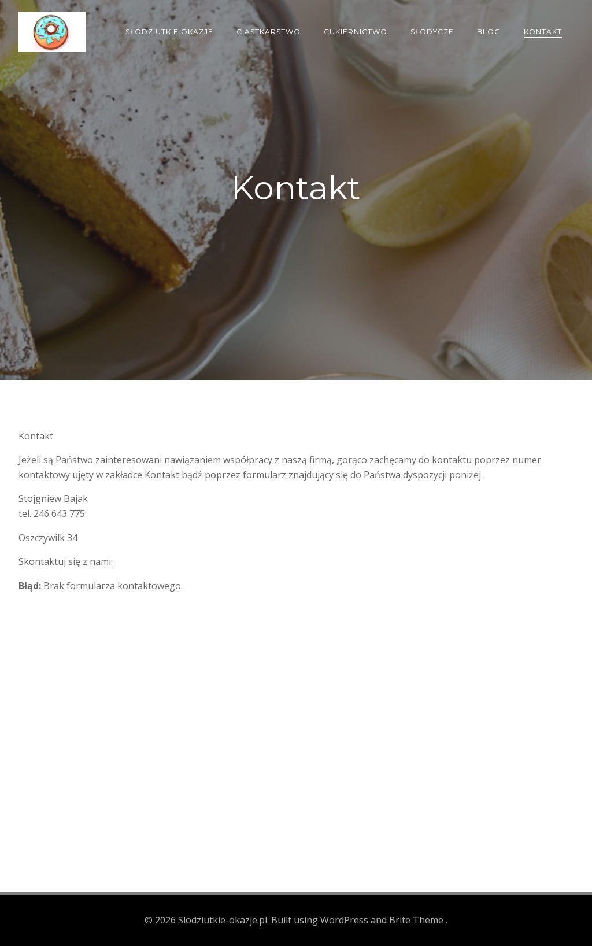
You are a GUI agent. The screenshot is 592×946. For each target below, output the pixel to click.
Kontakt (543, 31)
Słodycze (432, 31)
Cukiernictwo (355, 31)
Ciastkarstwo (268, 31)
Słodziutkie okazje (169, 31)
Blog (489, 31)
